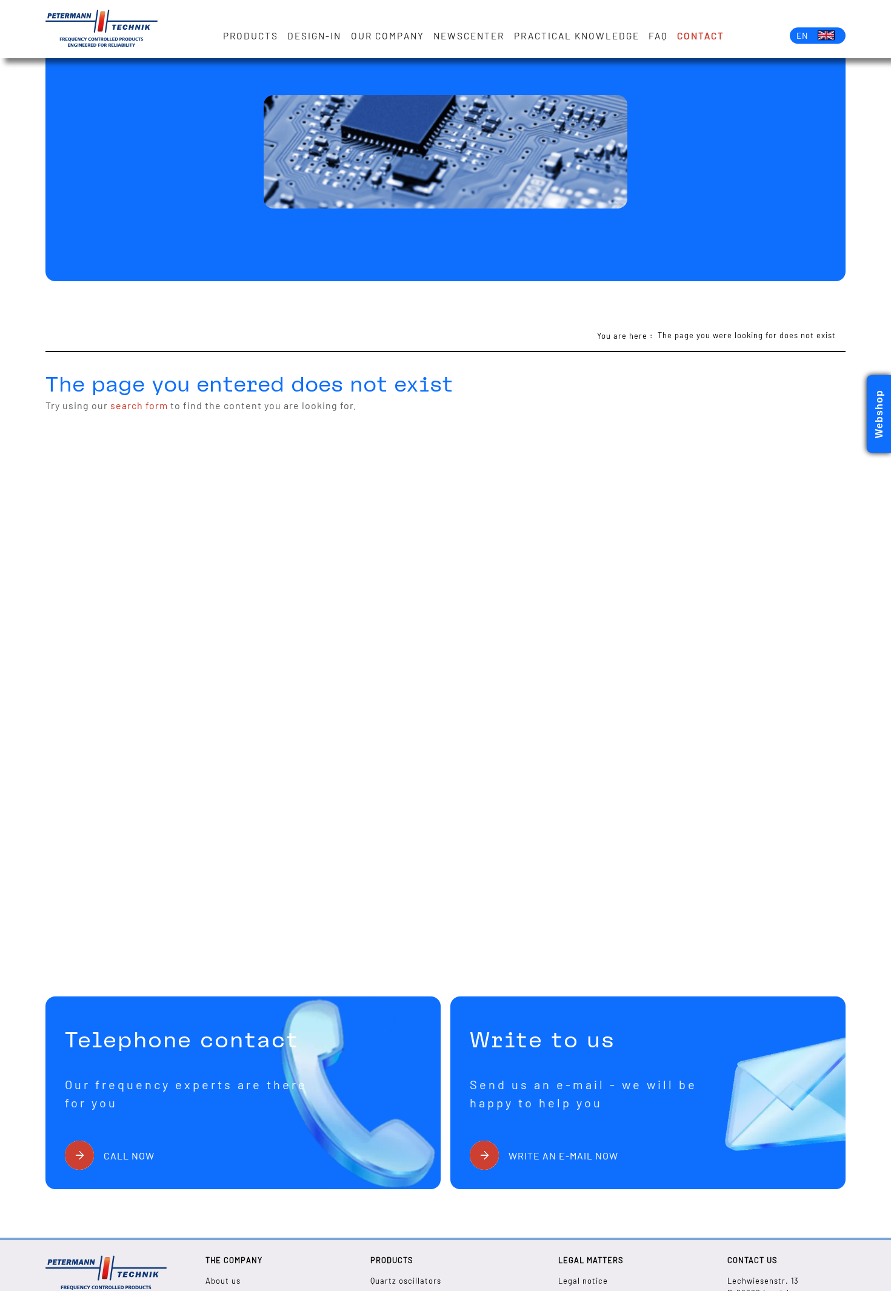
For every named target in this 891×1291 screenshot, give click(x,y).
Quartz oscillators (405, 1281)
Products (250, 35)
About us (223, 1281)
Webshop (879, 414)
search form (139, 405)
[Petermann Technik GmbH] (101, 29)
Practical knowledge (576, 35)
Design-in (314, 35)
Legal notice (583, 1281)
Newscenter (468, 35)
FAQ (658, 35)
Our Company (387, 35)
